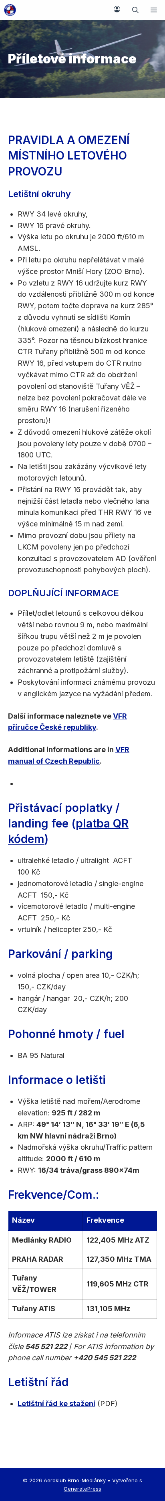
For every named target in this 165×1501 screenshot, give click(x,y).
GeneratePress (82, 1488)
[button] (135, 10)
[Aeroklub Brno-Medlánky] (10, 10)
